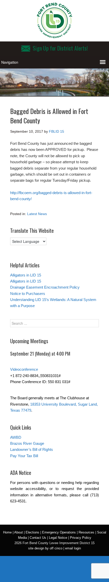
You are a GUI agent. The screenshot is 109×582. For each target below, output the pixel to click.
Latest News (37, 214)
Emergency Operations (59, 532)
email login (73, 548)
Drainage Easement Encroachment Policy (45, 287)
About (18, 532)
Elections (32, 532)
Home (7, 532)
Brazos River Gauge (27, 443)
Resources (86, 532)
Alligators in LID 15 (25, 275)
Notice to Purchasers (27, 293)
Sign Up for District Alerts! (60, 48)
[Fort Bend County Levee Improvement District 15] (54, 36)
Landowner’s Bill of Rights (31, 449)
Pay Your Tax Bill (24, 456)
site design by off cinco (45, 548)
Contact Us (38, 538)
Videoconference (24, 369)
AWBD (15, 437)
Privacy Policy (80, 538)
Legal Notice (58, 538)
